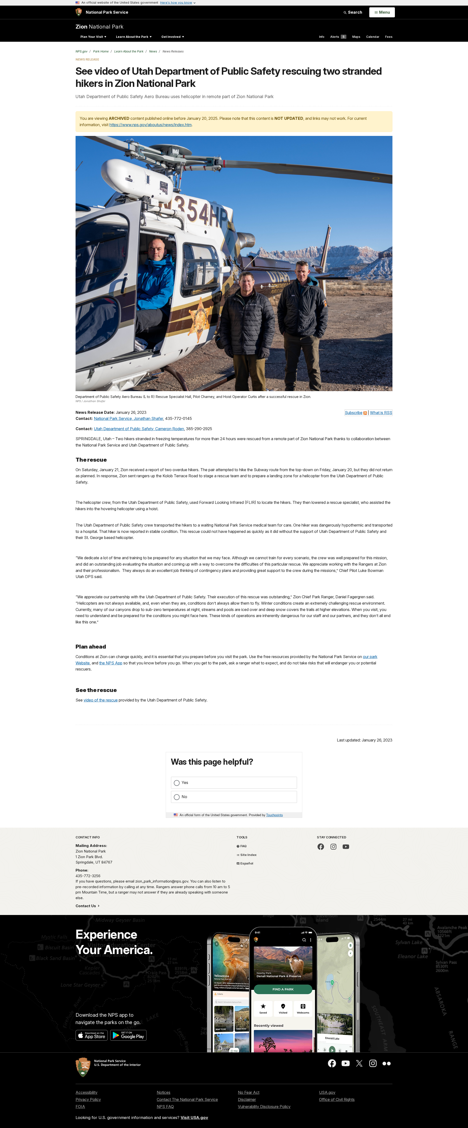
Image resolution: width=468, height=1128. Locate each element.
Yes (185, 782)
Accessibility (87, 1092)
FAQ (243, 846)
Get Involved (171, 37)
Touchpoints (274, 815)
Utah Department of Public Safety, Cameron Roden (139, 428)
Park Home (100, 51)
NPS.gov (82, 51)
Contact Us (86, 906)
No (184, 796)
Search (354, 12)
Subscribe (353, 412)
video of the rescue (101, 700)
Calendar (372, 37)
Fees (388, 37)
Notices (163, 1092)
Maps (356, 37)
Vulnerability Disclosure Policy (264, 1106)
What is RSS (381, 412)
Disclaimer (247, 1099)
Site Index (248, 855)
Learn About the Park (132, 37)
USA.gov (327, 1092)
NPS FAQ (165, 1106)
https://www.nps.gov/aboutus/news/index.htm (150, 124)
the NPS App (110, 663)
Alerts (337, 37)
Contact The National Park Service (187, 1099)
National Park (99, 26)
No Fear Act (248, 1092)
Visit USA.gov (194, 1117)
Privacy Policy (88, 1099)
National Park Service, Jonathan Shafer (128, 418)
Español (246, 863)
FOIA (80, 1106)
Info (321, 37)
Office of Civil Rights (337, 1099)
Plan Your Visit (91, 37)
